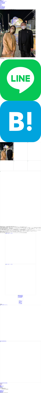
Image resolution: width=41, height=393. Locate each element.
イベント (1, 384)
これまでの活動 (2, 2)
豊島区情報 (2, 3)
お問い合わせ (1, 392)
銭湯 (0, 385)
